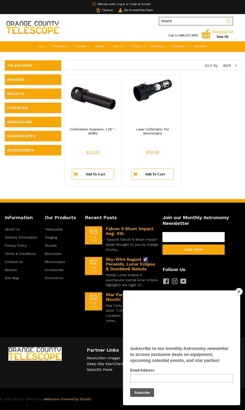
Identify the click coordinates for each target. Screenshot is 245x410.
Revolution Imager (104, 358)
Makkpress (52, 399)
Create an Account (140, 4)
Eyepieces (139, 46)
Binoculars (159, 46)
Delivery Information (21, 237)
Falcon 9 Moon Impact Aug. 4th (129, 231)
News (44, 46)
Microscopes (200, 46)
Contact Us (14, 262)
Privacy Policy (16, 245)
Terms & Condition (45, 404)
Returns (11, 270)
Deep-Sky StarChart (105, 363)
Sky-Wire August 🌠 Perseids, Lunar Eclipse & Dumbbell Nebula (130, 264)
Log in (121, 4)
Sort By (211, 65)
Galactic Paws (99, 369)
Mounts (121, 46)
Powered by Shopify (76, 399)
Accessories (181, 46)
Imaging (102, 46)
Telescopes (83, 46)
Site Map (12, 278)
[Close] (239, 291)
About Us (12, 229)
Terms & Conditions (20, 253)
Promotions (62, 46)
